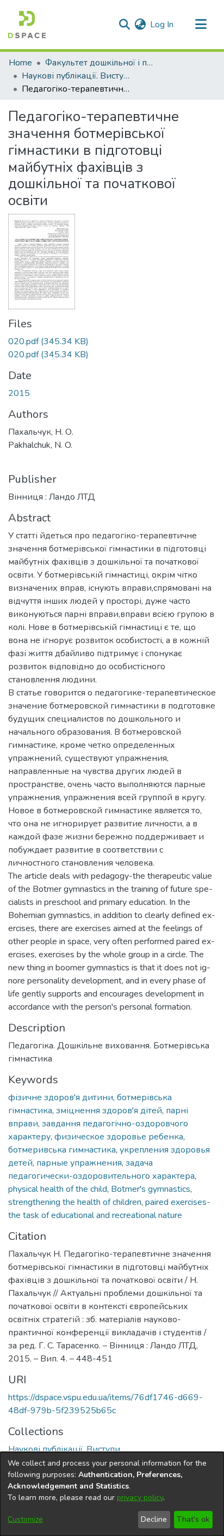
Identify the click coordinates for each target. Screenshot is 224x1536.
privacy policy (140, 1497)
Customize (25, 1519)
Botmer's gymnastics (150, 1189)
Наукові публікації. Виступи (76, 76)
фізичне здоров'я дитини (60, 1097)
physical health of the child (57, 1189)
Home (20, 63)
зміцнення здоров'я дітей (109, 1111)
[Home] (27, 24)
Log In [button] (162, 25)
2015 (19, 393)
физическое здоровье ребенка (118, 1137)
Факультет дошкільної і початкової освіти (99, 63)
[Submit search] (124, 24)
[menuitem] (140, 24)
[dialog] (112, 1494)
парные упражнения (79, 1163)
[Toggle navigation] (200, 24)
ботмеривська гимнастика (62, 1150)
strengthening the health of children (74, 1202)
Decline (154, 1519)
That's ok (193, 1519)
